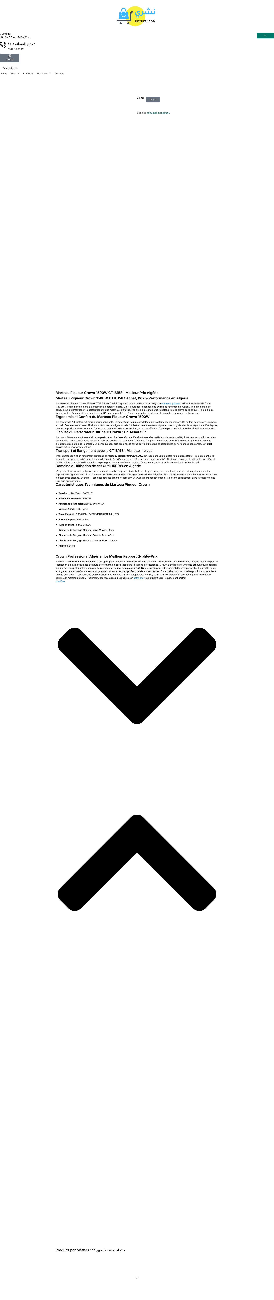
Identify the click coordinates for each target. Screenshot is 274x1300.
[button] (9, 58)
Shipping (142, 112)
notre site (138, 577)
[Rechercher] (265, 35)
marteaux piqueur (170, 403)
